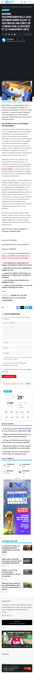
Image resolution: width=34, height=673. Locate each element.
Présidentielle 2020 (8, 298)
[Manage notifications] (29, 668)
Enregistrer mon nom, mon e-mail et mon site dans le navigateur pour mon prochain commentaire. (18, 358)
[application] (17, 639)
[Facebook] (9, 465)
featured (23, 295)
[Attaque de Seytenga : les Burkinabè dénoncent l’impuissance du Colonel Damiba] (27, 548)
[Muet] (27, 646)
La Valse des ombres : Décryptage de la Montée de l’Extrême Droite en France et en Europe (16, 275)
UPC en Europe (21, 298)
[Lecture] (4, 646)
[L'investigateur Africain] (10, 2)
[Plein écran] (30, 646)
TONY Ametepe (10, 39)
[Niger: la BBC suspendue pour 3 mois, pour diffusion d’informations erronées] (27, 561)
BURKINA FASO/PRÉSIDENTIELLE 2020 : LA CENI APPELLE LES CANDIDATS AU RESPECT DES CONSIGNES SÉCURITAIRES (16, 256)
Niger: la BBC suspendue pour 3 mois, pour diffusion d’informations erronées (11, 561)
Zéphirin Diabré (7, 300)
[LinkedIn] (24, 472)
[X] (5, 615)
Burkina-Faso (15, 295)
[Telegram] (24, 465)
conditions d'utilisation (8, 669)
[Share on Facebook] (6, 34)
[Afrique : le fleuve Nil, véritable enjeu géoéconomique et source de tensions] (27, 572)
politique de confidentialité (10, 668)
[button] (27, 668)
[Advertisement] (17, 61)
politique (5, 10)
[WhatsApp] (9, 472)
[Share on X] (9, 34)
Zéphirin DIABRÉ (7, 169)
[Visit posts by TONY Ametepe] (4, 40)
